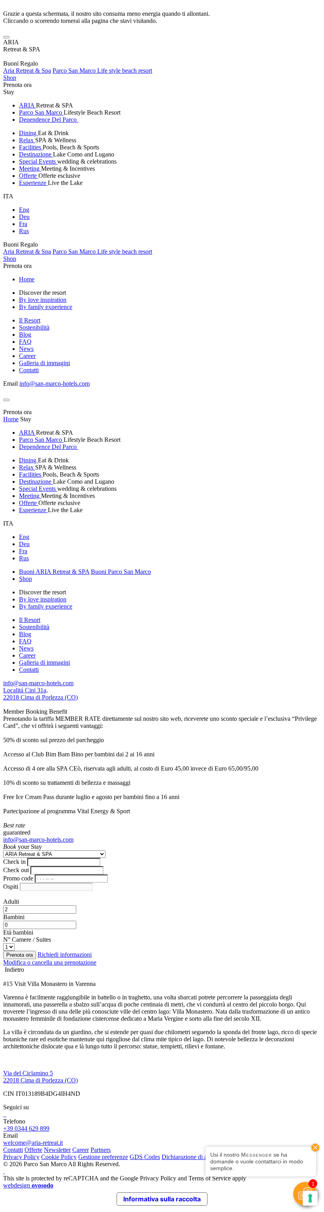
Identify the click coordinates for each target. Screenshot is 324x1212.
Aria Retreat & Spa (27, 70)
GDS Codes (145, 1157)
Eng (24, 209)
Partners (100, 1149)
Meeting (30, 168)
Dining (28, 133)
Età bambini (18, 932)
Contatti (29, 370)
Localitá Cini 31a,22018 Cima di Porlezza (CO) (40, 694)
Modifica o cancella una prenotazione (49, 962)
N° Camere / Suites (27, 939)
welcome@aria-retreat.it (33, 1142)
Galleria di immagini (44, 363)
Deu (24, 216)
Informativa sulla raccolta (162, 1199)
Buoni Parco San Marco (121, 571)
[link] (4, 1114)
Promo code (18, 878)
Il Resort (29, 320)
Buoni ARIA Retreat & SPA (54, 571)
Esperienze (33, 182)
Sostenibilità (34, 327)
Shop (9, 77)
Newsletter (57, 1149)
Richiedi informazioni (65, 954)
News (26, 348)
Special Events (38, 161)
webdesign (28, 1185)
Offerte (28, 175)
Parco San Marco (41, 112)
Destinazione (36, 154)
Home (26, 279)
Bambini (13, 917)
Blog (25, 334)
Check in (14, 861)
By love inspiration (42, 299)
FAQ (25, 341)
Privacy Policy (21, 1157)
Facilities (31, 147)
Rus (24, 231)
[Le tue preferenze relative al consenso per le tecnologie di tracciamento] (310, 1198)
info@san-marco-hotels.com (54, 383)
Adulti (11, 901)
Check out (16, 870)
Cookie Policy (59, 1157)
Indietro (13, 969)
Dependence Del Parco (48, 119)
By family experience (45, 306)
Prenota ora (17, 84)
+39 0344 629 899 (26, 1128)
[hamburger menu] (6, 37)
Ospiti (10, 886)
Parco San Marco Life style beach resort (102, 70)
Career (27, 355)
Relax (27, 140)
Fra (23, 224)
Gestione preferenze (103, 1157)
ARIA (27, 105)
